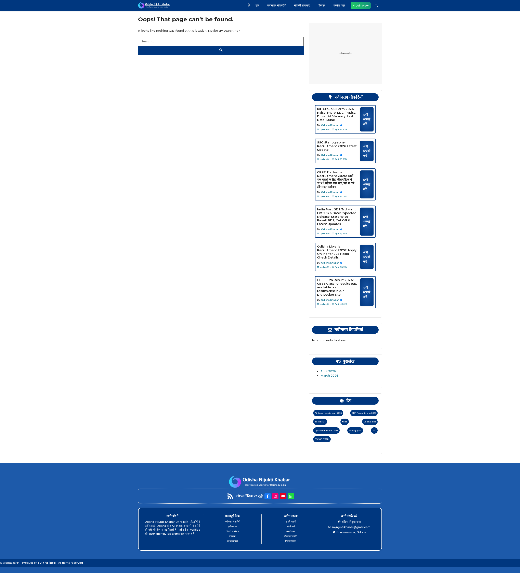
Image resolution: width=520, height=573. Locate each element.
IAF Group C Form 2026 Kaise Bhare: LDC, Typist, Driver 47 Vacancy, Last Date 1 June (336, 114)
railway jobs (355, 430)
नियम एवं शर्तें (290, 541)
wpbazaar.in (11, 562)
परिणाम (321, 5)
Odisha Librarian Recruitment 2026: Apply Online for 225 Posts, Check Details (336, 251)
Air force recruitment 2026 (328, 413)
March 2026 (329, 375)
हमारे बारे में (291, 521)
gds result (320, 421)
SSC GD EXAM (322, 439)
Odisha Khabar (330, 125)
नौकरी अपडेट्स (232, 531)
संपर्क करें (291, 526)
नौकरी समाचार (302, 5)
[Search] (221, 50)
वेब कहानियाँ (232, 541)
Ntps (344, 421)
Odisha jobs (370, 421)
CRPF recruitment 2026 (364, 413)
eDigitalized (47, 562)
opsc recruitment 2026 (326, 430)
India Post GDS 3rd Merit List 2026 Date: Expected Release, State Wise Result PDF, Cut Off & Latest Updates (336, 216)
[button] (376, 5)
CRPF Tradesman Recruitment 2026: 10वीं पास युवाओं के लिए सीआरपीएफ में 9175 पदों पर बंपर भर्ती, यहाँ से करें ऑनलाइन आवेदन (335, 179)
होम (257, 5)
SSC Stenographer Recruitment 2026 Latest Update (337, 146)
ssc (374, 430)
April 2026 (328, 371)
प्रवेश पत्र (339, 5)
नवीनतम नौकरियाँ (276, 5)
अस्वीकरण (290, 531)
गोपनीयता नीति (290, 536)
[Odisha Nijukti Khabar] (154, 5)
